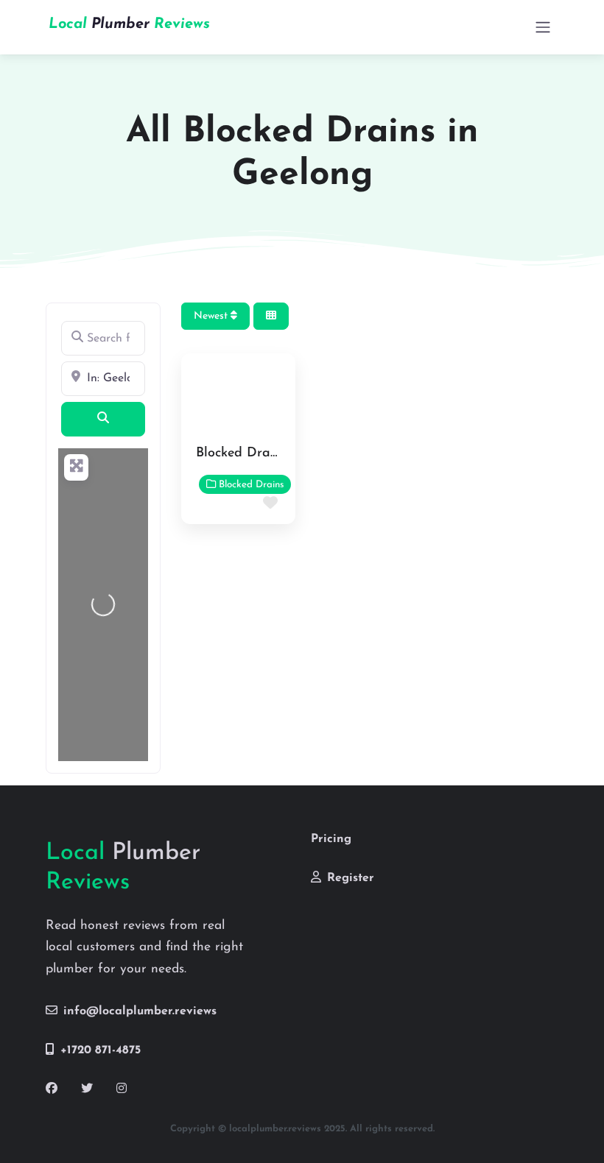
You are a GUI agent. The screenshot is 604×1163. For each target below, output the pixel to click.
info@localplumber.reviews (140, 1011)
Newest (212, 316)
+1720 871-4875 (100, 1050)
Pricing (331, 839)
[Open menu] (542, 27)
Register (350, 878)
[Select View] (271, 316)
